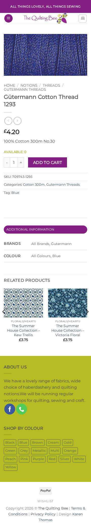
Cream (53, 442)
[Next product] (8, 121)
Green (10, 451)
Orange (70, 451)
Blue (15, 193)
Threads (51, 85)
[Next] (87, 321)
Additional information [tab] (30, 229)
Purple (38, 459)
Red (52, 459)
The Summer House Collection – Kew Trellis (23, 330)
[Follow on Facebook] (9, 409)
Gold (68, 442)
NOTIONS (28, 85)
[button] (8, 18)
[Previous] (4, 321)
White (79, 459)
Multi (55, 451)
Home (9, 85)
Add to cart (47, 162)
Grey (24, 451)
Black (10, 442)
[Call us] (21, 409)
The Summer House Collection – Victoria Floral (67, 330)
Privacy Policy (43, 514)
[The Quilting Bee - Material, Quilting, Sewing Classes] (45, 18)
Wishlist (45, 501)
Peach (10, 459)
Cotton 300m (34, 184)
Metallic (39, 451)
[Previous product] (17, 121)
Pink (24, 459)
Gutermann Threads (25, 89)
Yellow (10, 467)
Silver (64, 459)
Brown (37, 442)
